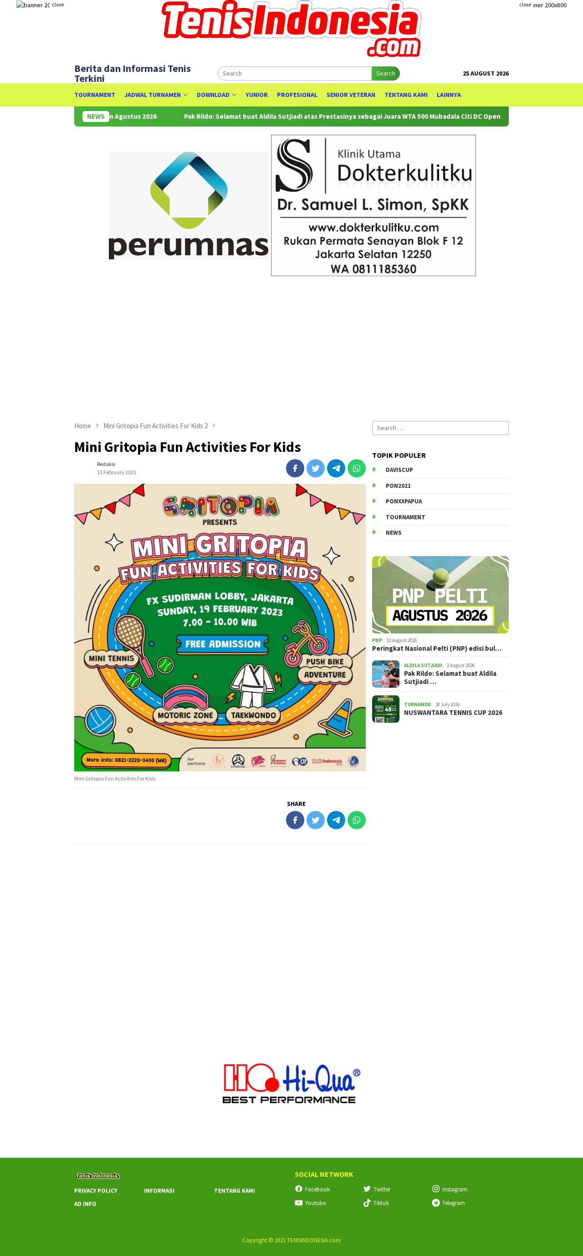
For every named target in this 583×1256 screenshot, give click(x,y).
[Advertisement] (291, 344)
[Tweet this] (316, 468)
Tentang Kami (234, 1191)
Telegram (453, 1203)
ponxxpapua (404, 501)
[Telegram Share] (336, 468)
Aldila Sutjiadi (423, 665)
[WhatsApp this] (357, 468)
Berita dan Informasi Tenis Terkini (132, 73)
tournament (405, 517)
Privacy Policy (95, 1191)
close (58, 4)
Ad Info (85, 1204)
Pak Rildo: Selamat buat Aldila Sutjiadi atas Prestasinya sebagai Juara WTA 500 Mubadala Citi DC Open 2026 (315, 116)
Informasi (159, 1191)
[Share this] (295, 468)
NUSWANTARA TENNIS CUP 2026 (453, 713)
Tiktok (381, 1203)
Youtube (315, 1203)
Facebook (317, 1189)
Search (385, 73)
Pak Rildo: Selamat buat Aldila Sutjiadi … (450, 677)
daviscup (399, 470)
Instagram (454, 1189)
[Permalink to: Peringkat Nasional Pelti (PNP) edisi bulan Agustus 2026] (440, 594)
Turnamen (417, 704)
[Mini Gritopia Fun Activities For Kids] (220, 627)
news (394, 533)
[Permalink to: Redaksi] (83, 467)
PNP (377, 640)
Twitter (381, 1189)
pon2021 (398, 486)
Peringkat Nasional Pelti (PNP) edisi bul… (436, 648)
